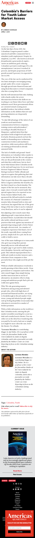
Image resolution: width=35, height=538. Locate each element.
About (17, 492)
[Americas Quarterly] (9, 3)
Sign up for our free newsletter (19, 523)
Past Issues (17, 474)
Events (17, 509)
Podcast (17, 487)
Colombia (10, 403)
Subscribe (12, 480)
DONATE (28, 2)
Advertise (17, 494)
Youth (17, 403)
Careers (17, 498)
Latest (17, 504)
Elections (17, 502)
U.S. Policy (17, 505)
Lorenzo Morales (10, 30)
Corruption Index (17, 507)
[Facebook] (9, 43)
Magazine (17, 500)
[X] (12, 43)
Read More (17, 471)
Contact (17, 496)
